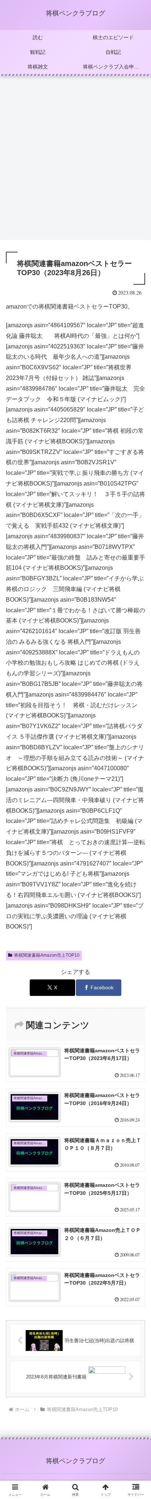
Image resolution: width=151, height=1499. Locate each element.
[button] (135, 1107)
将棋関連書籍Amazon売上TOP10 (47, 955)
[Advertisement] (75, 160)
